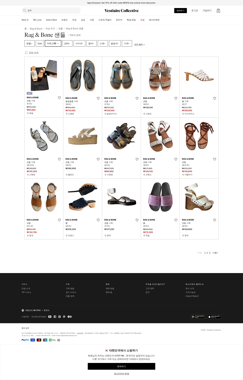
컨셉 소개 (26, 288)
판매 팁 (109, 292)
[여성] (79, 20)
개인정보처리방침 (38, 316)
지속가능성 (190, 292)
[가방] (96, 20)
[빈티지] (124, 20)
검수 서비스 (71, 292)
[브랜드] (70, 20)
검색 (30, 10)
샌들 (60, 28)
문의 (148, 292)
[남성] (87, 20)
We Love (37, 19)
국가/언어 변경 (121, 373)
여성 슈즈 (50, 28)
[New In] (31, 20)
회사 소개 (190, 288)
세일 (142, 19)
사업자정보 (80, 333)
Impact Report (192, 296)
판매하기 (180, 10)
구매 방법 (70, 288)
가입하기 (207, 10)
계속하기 (121, 366)
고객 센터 (150, 288)
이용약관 (25, 316)
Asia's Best (51, 19)
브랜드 (64, 19)
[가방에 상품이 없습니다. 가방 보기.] (218, 11)
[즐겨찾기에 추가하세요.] (59, 97)
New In (25, 19)
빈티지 (119, 19)
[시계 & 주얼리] (114, 20)
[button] (218, 11)
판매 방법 (110, 288)
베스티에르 (154, 19)
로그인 (194, 10)
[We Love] (44, 20)
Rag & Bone (36, 28)
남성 (83, 19)
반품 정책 (70, 296)
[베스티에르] (162, 20)
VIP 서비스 (26, 292)
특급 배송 (131, 19)
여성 (74, 19)
